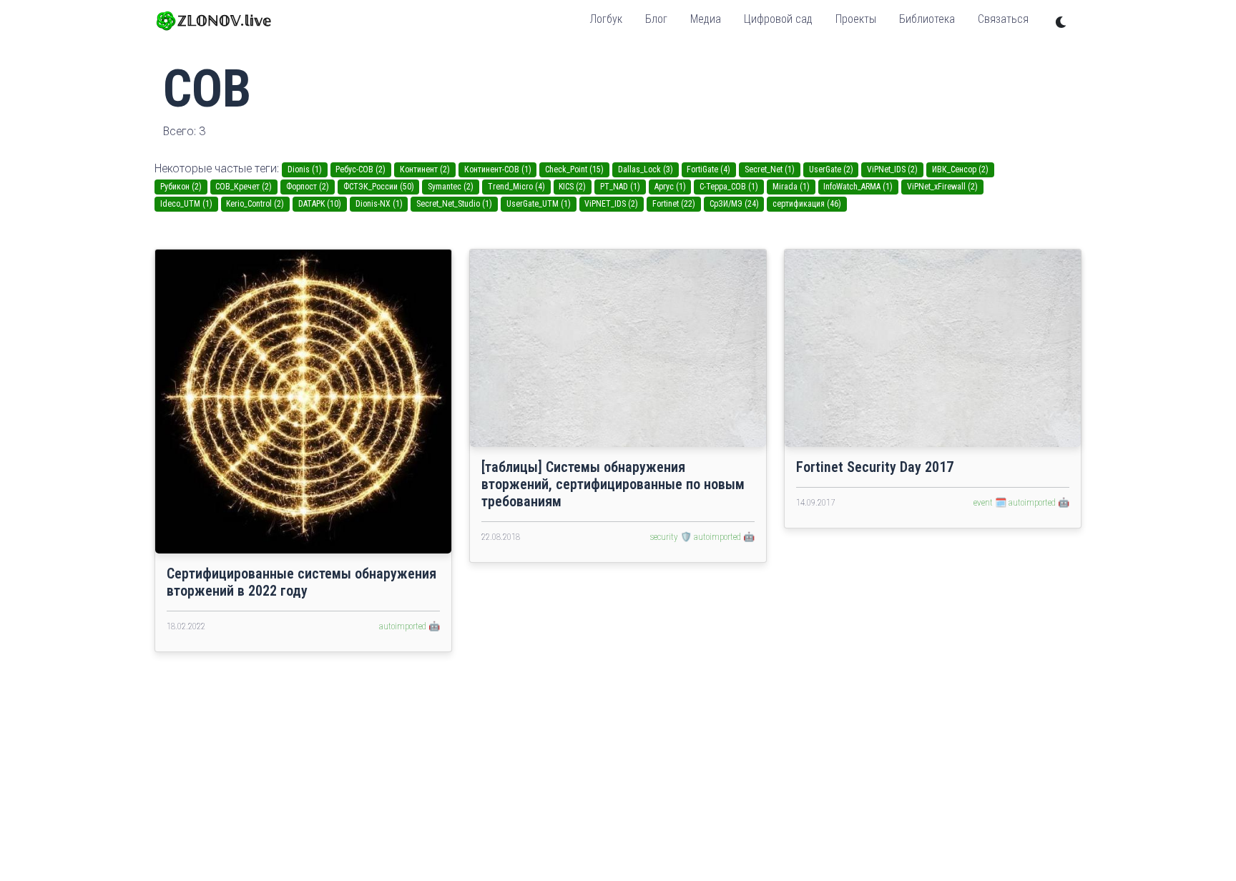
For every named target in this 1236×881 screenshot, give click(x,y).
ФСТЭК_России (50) (378, 187)
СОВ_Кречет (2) (243, 187)
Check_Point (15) (574, 169)
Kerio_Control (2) (255, 204)
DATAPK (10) (319, 204)
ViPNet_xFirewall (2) (942, 187)
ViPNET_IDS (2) (611, 204)
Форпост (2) (307, 187)
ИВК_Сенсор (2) (960, 169)
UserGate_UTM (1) (538, 204)
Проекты (855, 19)
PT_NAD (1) (620, 187)
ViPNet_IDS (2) (892, 169)
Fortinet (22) (673, 204)
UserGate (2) (831, 169)
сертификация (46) (806, 204)
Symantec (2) (451, 187)
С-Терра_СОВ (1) (729, 187)
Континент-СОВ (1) (497, 169)
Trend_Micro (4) (516, 187)
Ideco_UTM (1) (186, 204)
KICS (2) (572, 187)
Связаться (1003, 19)
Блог (656, 19)
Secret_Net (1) (770, 169)
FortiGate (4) (708, 169)
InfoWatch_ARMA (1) (858, 187)
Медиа (705, 19)
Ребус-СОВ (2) (360, 169)
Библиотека (927, 19)
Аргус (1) (670, 187)
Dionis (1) (305, 169)
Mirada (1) (791, 187)
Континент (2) (425, 169)
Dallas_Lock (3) (645, 169)
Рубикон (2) (181, 187)
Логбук (605, 19)
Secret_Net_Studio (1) (454, 204)
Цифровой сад (778, 19)
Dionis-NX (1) (379, 204)
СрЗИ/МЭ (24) (734, 204)
